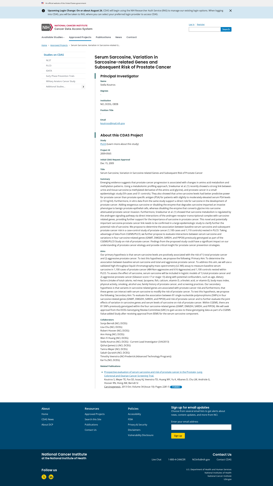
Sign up (178, 435)
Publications (91, 424)
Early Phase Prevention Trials (60, 75)
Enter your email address (184, 421)
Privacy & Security (137, 424)
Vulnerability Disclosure (140, 435)
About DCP (47, 424)
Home (45, 414)
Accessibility (134, 414)
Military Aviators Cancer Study (60, 81)
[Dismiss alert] (231, 10)
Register (201, 24)
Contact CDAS (224, 459)
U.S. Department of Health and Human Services (208, 469)
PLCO (48, 65)
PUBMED (176, 387)
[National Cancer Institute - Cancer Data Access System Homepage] (115, 27)
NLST (48, 60)
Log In (192, 24)
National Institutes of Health (218, 472)
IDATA (49, 70)
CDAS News (48, 419)
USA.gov (227, 479)
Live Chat (156, 459)
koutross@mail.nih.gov (112, 123)
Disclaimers (134, 429)
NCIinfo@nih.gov (201, 459)
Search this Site (93, 419)
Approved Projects (95, 414)
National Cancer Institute (219, 476)
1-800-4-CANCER (176, 459)
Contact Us (91, 429)
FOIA (130, 419)
